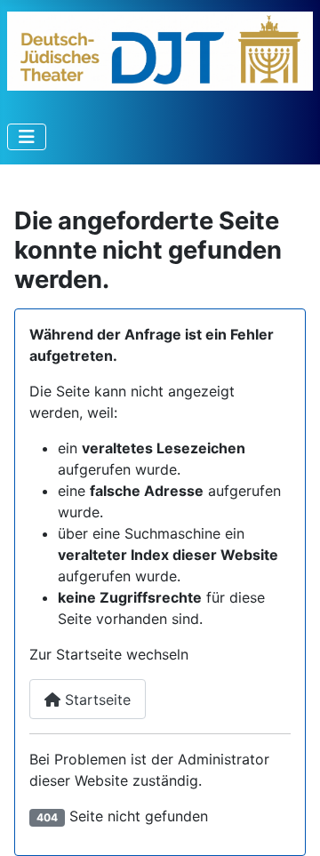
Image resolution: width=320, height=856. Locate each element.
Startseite (95, 699)
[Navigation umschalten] (26, 137)
